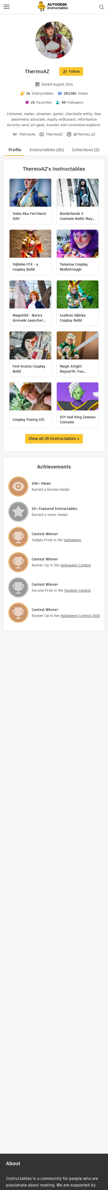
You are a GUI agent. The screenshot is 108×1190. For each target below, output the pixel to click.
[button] (7, 7)
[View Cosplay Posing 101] (30, 397)
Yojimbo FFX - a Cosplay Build (25, 267)
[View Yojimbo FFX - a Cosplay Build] (30, 244)
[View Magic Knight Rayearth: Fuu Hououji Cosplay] (77, 346)
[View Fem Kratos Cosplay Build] (30, 346)
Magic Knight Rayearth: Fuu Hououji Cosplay (73, 369)
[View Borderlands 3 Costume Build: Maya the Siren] (77, 193)
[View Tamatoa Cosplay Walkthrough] (77, 244)
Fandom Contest (77, 590)
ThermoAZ (54, 134)
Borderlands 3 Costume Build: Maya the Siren (77, 216)
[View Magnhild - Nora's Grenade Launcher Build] (30, 295)
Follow (74, 71)
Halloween (72, 539)
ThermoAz (27, 134)
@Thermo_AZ (84, 134)
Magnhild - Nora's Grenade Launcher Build (28, 318)
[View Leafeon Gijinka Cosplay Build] (77, 295)
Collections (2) (85, 150)
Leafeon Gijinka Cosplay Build (73, 318)
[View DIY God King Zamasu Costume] (77, 397)
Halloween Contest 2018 (80, 615)
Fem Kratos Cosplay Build (29, 369)
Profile (15, 150)
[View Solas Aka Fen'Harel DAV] (30, 193)
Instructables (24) (46, 150)
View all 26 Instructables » (54, 439)
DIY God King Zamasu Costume (77, 420)
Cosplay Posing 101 (28, 419)
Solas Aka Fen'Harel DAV (29, 216)
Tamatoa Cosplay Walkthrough (74, 267)
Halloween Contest (75, 565)
